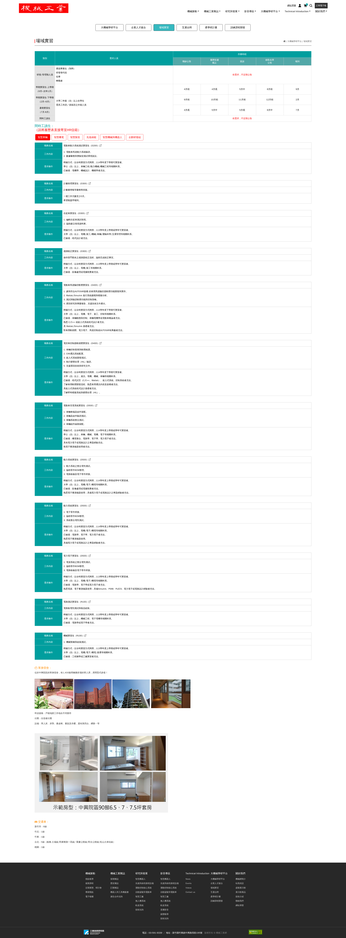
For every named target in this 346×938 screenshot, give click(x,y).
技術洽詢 (139, 909)
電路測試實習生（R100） (76, 602)
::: (3, 3)
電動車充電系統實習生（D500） (79, 405)
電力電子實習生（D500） (76, 555)
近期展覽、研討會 (93, 888)
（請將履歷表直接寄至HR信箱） (58, 130)
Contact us (190, 892)
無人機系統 (140, 901)
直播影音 (164, 909)
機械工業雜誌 (117, 873)
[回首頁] (284, 41)
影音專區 (165, 873)
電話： (145, 933)
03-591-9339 (155, 933)
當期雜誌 (114, 879)
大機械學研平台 (109, 27)
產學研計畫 (211, 27)
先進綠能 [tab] (91, 137)
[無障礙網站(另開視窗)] (255, 932)
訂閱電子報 (321, 5)
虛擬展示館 (241, 888)
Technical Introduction (197, 873)
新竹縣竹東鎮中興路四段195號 (187, 933)
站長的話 (240, 883)
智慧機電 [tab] (59, 137)
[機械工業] (43, 8)
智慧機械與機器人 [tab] (112, 137)
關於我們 (240, 873)
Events (189, 883)
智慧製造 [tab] (75, 137)
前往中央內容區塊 (11, 3)
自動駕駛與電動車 (143, 892)
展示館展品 (241, 892)
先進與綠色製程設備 (144, 883)
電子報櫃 (89, 896)
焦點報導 (89, 879)
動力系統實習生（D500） (76, 459)
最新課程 (89, 883)
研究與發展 (141, 873)
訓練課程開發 (237, 27)
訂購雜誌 (114, 888)
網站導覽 (291, 5)
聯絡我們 (240, 901)
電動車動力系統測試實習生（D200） (81, 145)
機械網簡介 (241, 879)
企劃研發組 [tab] (135, 137)
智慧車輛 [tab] (43, 137)
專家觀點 (89, 892)
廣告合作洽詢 (116, 896)
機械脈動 (90, 873)
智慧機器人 (140, 879)
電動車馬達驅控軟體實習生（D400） (81, 285)
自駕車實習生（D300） (75, 213)
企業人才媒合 (138, 27)
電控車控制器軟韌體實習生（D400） (81, 343)
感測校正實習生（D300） (76, 251)
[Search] (311, 5)
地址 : (169, 933)
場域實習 (164, 27)
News (188, 879)
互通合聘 (187, 27)
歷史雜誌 (114, 883)
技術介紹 (240, 896)
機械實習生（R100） (74, 635)
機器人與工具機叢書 (119, 892)
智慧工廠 (139, 896)
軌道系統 (139, 905)
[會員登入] (300, 5)
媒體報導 (164, 914)
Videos (189, 888)
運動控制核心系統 (143, 888)
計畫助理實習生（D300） (76, 183)
